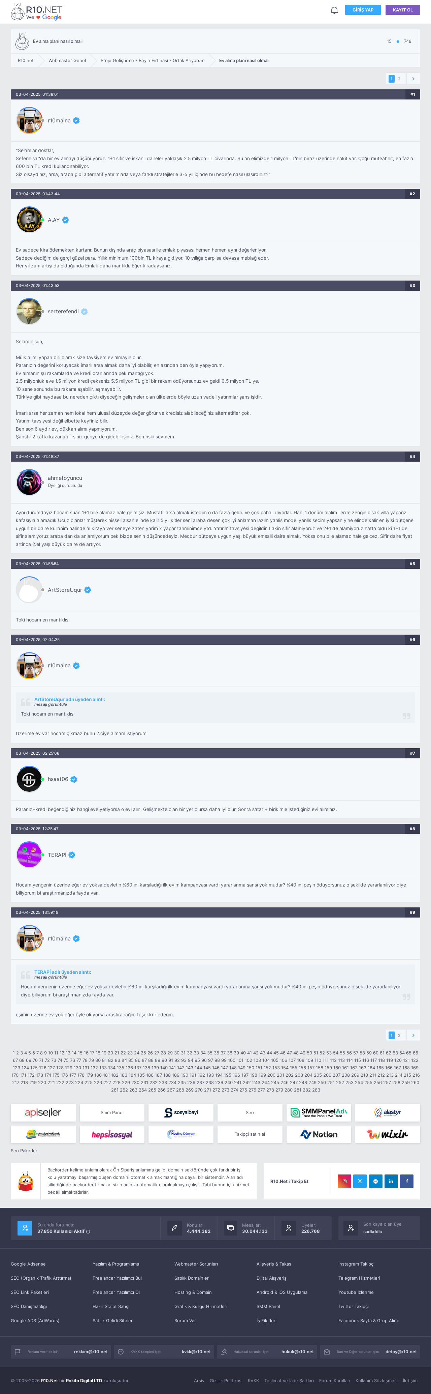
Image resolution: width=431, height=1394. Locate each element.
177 (72, 1075)
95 (197, 1060)
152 (267, 1067)
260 (415, 1082)
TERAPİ (57, 854)
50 (309, 1052)
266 (162, 1090)
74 (60, 1060)
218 (24, 1082)
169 (415, 1067)
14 (74, 1052)
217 (15, 1082)
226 (98, 1082)
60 (375, 1052)
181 (106, 1075)
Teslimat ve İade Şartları (289, 1380)
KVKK (253, 1380)
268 (180, 1090)
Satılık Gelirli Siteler (113, 1320)
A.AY (54, 219)
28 (163, 1052)
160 (337, 1067)
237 (200, 1082)
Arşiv (199, 1380)
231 (144, 1082)
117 (373, 1060)
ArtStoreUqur (65, 589)
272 (216, 1090)
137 (137, 1067)
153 (276, 1067)
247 (294, 1082)
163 (362, 1067)
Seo (250, 1112)
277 (261, 1090)
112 (333, 1060)
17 (92, 1052)
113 (341, 1060)
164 (371, 1067)
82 (110, 1060)
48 (296, 1052)
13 (68, 1052)
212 (381, 1075)
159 (328, 1067)
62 (388, 1052)
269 (190, 1090)
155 (293, 1067)
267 (171, 1090)
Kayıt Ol (403, 9)
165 (380, 1067)
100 (231, 1060)
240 (229, 1082)
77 (78, 1060)
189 (175, 1075)
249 (312, 1082)
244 (266, 1082)
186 (150, 1075)
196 (236, 1075)
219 (33, 1082)
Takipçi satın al (250, 1134)
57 (355, 1052)
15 (80, 1052)
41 (249, 1052)
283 (316, 1090)
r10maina (59, 120)
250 (322, 1082)
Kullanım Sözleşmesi (377, 1380)
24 (136, 1052)
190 (184, 1075)
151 (259, 1067)
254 (359, 1082)
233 (163, 1082)
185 (141, 1075)
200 (271, 1075)
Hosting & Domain (193, 1292)
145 (207, 1067)
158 (319, 1067)
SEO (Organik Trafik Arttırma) (41, 1278)
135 (120, 1067)
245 (275, 1082)
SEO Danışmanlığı (29, 1306)
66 (415, 1052)
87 (144, 1060)
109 (309, 1060)
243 (256, 1082)
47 (289, 1052)
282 (307, 1090)
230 (135, 1082)
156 (302, 1067)
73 (53, 1060)
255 (368, 1082)
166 (389, 1067)
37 (223, 1052)
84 (124, 1060)
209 (355, 1075)
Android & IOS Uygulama (282, 1292)
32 (189, 1052)
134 (111, 1067)
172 (31, 1075)
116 (365, 1060)
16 (86, 1052)
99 (224, 1060)
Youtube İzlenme (356, 1292)
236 (191, 1082)
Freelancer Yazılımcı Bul (117, 1278)
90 (164, 1060)
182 (115, 1075)
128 (60, 1067)
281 (297, 1090)
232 (154, 1082)
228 (116, 1082)
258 (396, 1082)
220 (42, 1082)
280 (289, 1090)
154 (285, 1067)
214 (398, 1075)
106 (283, 1060)
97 (210, 1060)
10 (50, 1052)
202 (290, 1075)
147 (224, 1067)
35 (209, 1052)
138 (146, 1067)
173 (39, 1075)
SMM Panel (268, 1306)
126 (42, 1067)
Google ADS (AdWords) (35, 1320)
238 (210, 1082)
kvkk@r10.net (196, 1351)
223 (70, 1082)
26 (150, 1052)
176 (64, 1075)
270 (199, 1090)
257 (387, 1082)
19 (104, 1052)
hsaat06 (58, 779)
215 (407, 1075)
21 (116, 1052)
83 (117, 1060)
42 (256, 1052)
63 (395, 1052)
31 (183, 1052)
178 (81, 1075)
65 (408, 1052)
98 (217, 1060)
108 (300, 1060)
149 (241, 1067)
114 (349, 1060)
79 (91, 1060)
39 (236, 1052)
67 (15, 1060)
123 (16, 1067)
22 (123, 1052)
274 (234, 1090)
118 (381, 1060)
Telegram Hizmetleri (359, 1278)
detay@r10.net (401, 1351)
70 (35, 1060)
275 (243, 1090)
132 (94, 1067)
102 (248, 1060)
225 (89, 1082)
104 (266, 1060)
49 (302, 1052)
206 (327, 1075)
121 (406, 1060)
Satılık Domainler (191, 1278)
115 (357, 1060)
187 (158, 1075)
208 (346, 1075)
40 (243, 1052)
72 (47, 1060)
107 (292, 1060)
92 (177, 1060)
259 (406, 1082)
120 (398, 1060)
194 (219, 1075)
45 (276, 1052)
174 (47, 1075)
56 (349, 1052)
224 (79, 1082)
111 (326, 1060)
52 (322, 1052)
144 (198, 1067)
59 (369, 1052)
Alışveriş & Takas (274, 1264)
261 (115, 1090)
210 (364, 1075)
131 (85, 1067)
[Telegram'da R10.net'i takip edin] (376, 1181)
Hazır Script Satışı (111, 1306)
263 (133, 1090)
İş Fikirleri (266, 1320)
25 (143, 1052)
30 (176, 1052)
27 (156, 1052)
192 (201, 1075)
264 (143, 1090)
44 (269, 1052)
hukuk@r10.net (297, 1351)
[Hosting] (387, 1113)
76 (72, 1060)
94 (190, 1060)
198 (253, 1075)
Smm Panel (112, 1112)
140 (164, 1067)
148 (233, 1067)
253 (349, 1082)
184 (132, 1075)
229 (126, 1082)
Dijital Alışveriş (272, 1278)
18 (98, 1052)
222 (60, 1082)
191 (193, 1075)
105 (274, 1060)
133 (103, 1067)
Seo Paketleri (24, 1150)
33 (196, 1052)
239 (219, 1082)
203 (299, 1075)
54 (335, 1052)
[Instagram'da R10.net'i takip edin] (344, 1181)
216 (416, 1075)
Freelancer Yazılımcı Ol (116, 1292)
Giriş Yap (363, 9)
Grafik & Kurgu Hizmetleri (200, 1306)
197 (244, 1075)
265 (152, 1090)
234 (172, 1082)
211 (372, 1075)
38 (229, 1052)
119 (389, 1060)
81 (104, 1060)
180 (98, 1075)
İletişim (410, 1380)
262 (124, 1090)
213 (390, 1075)
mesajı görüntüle (50, 704)
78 (85, 1060)
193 (210, 1075)
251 (331, 1082)
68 (22, 1060)
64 (402, 1052)
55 (342, 1052)
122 (415, 1060)
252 (340, 1082)
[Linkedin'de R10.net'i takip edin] (391, 1181)
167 (397, 1067)
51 (315, 1052)
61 (382, 1052)
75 (66, 1060)
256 (378, 1082)
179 (89, 1075)
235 (182, 1082)
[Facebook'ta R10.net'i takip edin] (406, 1181)
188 (167, 1075)
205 (318, 1075)
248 (303, 1082)
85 (131, 1060)
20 (110, 1052)
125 (34, 1067)
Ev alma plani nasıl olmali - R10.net (38, 11)
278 (270, 1090)
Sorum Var (185, 1320)
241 (237, 1082)
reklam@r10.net (91, 1351)
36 (216, 1052)
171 (23, 1075)
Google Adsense (28, 1264)
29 (170, 1052)
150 (250, 1067)
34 (203, 1052)
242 (247, 1082)
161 (345, 1067)
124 (25, 1067)
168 (406, 1067)
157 (310, 1067)
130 (77, 1067)
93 (184, 1060)
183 (123, 1075)
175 (56, 1075)
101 (240, 1060)
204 (308, 1075)
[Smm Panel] (43, 1113)
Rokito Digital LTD (84, 1380)
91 (170, 1060)
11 (56, 1052)
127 (51, 1067)
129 (68, 1067)
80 (98, 1060)
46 (283, 1052)
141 (172, 1067)
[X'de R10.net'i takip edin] (360, 1181)
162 (354, 1067)
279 (279, 1090)
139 (155, 1067)
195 (227, 1075)
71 (41, 1060)
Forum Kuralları (334, 1380)
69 (28, 1060)
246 (284, 1082)
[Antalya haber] (43, 1134)
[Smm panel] (319, 1113)
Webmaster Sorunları (196, 1264)
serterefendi (63, 311)
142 (181, 1067)
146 (216, 1067)
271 (207, 1090)
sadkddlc (372, 1231)
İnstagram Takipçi (356, 1264)
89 (157, 1060)
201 (280, 1075)
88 (151, 1060)
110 (317, 1060)
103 (257, 1060)
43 (262, 1052)
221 (51, 1082)
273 (225, 1090)
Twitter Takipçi (353, 1306)
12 (62, 1052)
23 (130, 1052)
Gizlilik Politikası (226, 1380)
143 (189, 1067)
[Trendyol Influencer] (387, 1134)
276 (252, 1090)
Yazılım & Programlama (116, 1264)
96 (204, 1060)
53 (329, 1052)
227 (107, 1082)
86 (137, 1060)
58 (362, 1052)
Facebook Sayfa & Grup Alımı (368, 1320)
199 (262, 1075)
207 (336, 1075)
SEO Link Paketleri (30, 1292)
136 (129, 1067)
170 (15, 1075)
